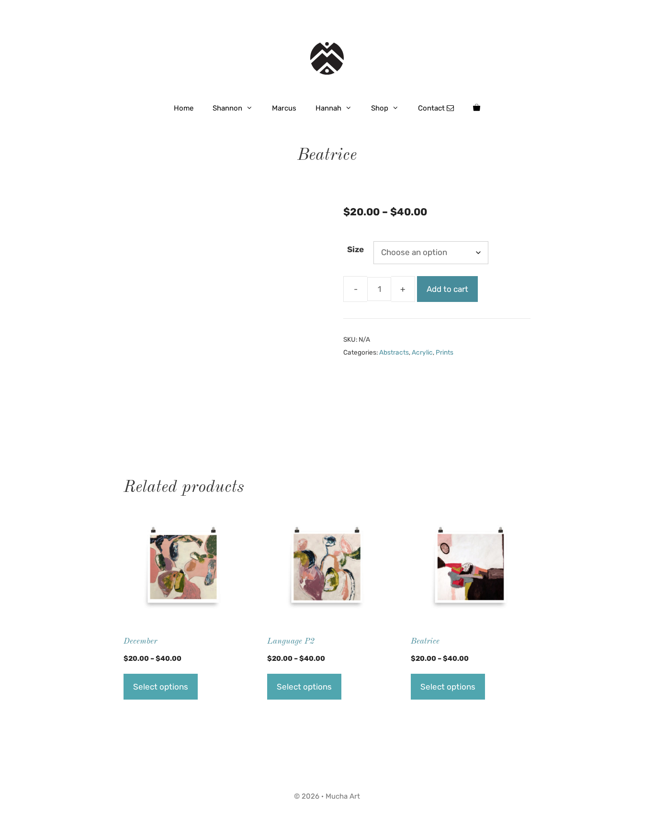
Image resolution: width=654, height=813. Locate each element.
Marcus (284, 108)
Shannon (227, 108)
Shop (379, 108)
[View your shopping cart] (476, 108)
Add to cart (447, 289)
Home (183, 108)
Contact (432, 108)
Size (355, 249)
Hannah (328, 108)
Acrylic (422, 352)
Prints (444, 352)
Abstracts (394, 352)
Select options (160, 686)
